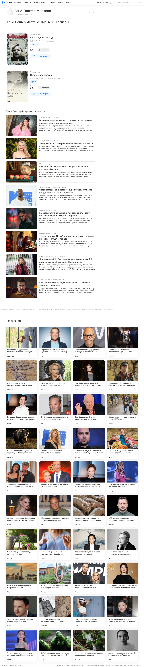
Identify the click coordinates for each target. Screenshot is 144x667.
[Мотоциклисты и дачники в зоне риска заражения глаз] (55, 578)
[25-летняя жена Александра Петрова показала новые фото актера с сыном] (21, 477)
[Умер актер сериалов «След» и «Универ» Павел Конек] (21, 612)
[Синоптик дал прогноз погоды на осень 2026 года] (122, 410)
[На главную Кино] (8, 2)
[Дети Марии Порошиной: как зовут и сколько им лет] (55, 376)
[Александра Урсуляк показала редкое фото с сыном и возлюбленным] (89, 544)
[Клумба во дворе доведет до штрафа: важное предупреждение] (21, 544)
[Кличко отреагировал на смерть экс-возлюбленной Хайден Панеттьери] (55, 477)
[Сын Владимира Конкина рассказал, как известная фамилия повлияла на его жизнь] (89, 410)
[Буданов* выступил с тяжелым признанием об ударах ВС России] (89, 443)
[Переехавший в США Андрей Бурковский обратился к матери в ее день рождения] (55, 342)
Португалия (58, 78)
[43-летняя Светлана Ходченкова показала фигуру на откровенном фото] (21, 511)
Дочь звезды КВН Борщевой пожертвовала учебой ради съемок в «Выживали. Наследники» (65, 260)
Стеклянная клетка (41, 75)
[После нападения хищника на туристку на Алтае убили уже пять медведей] (21, 443)
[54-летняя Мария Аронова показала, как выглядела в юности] (122, 544)
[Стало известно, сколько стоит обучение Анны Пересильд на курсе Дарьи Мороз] (21, 646)
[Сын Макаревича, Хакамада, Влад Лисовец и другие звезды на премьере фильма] (89, 376)
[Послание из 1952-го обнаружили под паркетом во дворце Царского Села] (21, 376)
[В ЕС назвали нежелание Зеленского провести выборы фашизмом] (122, 511)
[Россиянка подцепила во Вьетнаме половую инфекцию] (21, 342)
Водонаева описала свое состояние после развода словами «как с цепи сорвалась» (65, 121)
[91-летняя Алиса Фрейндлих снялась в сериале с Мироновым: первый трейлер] (122, 376)
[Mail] (3, 2)
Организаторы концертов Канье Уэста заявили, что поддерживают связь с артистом (65, 191)
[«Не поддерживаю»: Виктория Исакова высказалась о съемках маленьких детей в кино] (89, 477)
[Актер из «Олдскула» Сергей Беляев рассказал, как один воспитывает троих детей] (122, 443)
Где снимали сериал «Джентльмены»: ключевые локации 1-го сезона (64, 283)
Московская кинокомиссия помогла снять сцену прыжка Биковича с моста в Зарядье (64, 214)
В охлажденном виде (42, 37)
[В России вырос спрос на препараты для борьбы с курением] (55, 544)
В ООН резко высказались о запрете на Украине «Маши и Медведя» (64, 168)
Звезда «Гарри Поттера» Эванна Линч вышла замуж (66, 143)
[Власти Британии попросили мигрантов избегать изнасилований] (21, 578)
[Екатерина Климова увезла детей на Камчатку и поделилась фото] (122, 578)
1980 (31, 41)
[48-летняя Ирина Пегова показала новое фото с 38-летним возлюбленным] (89, 578)
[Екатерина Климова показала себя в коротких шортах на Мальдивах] (89, 612)
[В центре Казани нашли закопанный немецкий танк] (55, 612)
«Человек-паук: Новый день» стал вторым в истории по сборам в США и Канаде (66, 237)
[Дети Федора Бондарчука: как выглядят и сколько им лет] (89, 342)
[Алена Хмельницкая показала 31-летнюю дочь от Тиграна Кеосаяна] (122, 646)
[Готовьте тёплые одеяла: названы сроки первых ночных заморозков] (89, 646)
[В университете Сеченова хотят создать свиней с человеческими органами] (89, 511)
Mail (3, 665)
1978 (31, 78)
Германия (50, 41)
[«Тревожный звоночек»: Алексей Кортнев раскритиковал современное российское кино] (55, 511)
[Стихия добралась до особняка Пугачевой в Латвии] (122, 477)
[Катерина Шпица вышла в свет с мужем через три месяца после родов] (21, 410)
